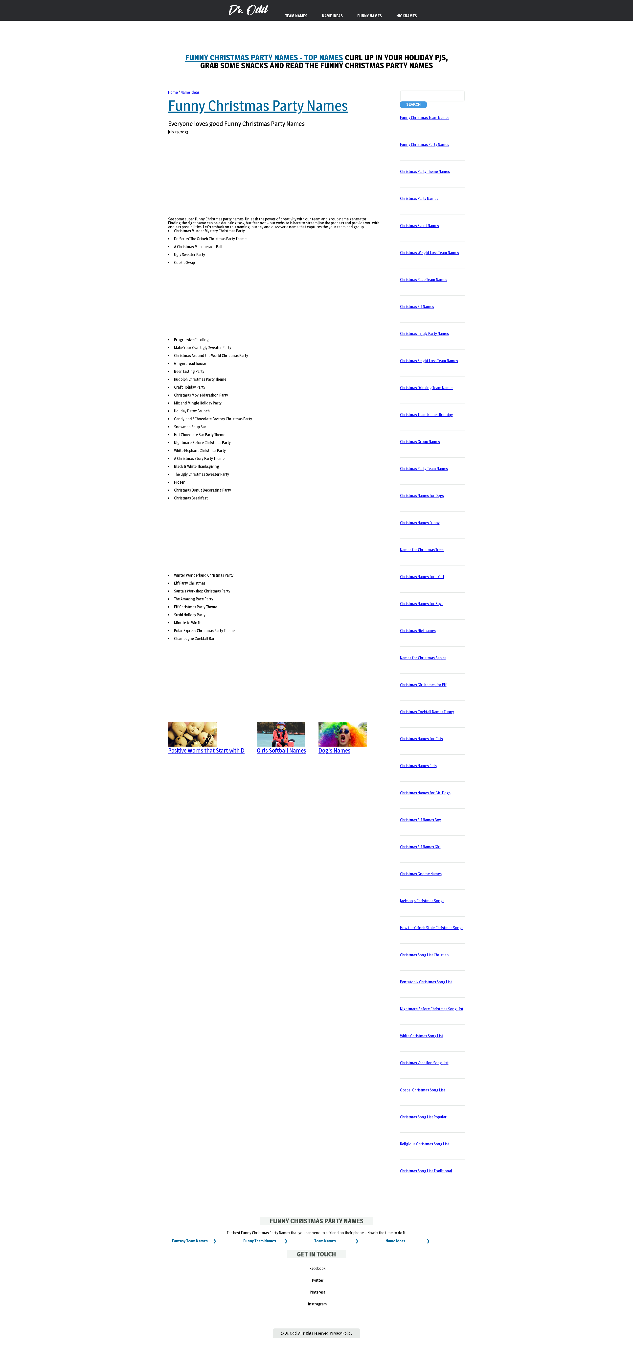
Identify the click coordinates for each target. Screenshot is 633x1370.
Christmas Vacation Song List (424, 1063)
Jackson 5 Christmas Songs (422, 900)
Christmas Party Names (419, 198)
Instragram (317, 1304)
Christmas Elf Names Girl (420, 847)
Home (173, 92)
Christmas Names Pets (418, 765)
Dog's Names (334, 750)
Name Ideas (190, 92)
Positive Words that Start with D (206, 750)
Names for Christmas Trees (422, 549)
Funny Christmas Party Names (258, 106)
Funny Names (369, 16)
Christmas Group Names (420, 441)
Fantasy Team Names (190, 1241)
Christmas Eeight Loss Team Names (429, 360)
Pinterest (317, 1292)
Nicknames (406, 16)
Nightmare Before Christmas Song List (431, 1009)
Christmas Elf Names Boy (420, 820)
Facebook (317, 1268)
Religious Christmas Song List (424, 1144)
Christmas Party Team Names (424, 468)
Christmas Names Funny (420, 522)
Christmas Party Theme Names (425, 171)
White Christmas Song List (421, 1036)
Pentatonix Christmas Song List (426, 982)
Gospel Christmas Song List (422, 1090)
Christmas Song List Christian (424, 955)
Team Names (325, 1241)
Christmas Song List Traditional (426, 1171)
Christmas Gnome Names (421, 874)
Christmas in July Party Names (424, 333)
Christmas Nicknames (418, 630)
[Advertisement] (257, 178)
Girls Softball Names (281, 750)
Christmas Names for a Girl (422, 576)
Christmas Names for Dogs (422, 495)
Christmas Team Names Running (426, 414)
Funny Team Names (259, 1241)
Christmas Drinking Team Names (426, 387)
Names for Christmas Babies (423, 658)
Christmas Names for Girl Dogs (425, 793)
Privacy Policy (341, 1333)
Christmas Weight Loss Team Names (429, 252)
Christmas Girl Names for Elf (423, 685)
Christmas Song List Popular (423, 1117)
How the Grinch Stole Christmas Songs (431, 927)
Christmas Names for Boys (421, 603)
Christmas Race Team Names (423, 279)
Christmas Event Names (419, 225)
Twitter (317, 1280)
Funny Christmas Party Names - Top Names (264, 57)
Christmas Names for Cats (421, 738)
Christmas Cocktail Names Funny (427, 711)
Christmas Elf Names (417, 306)
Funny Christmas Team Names (424, 117)
